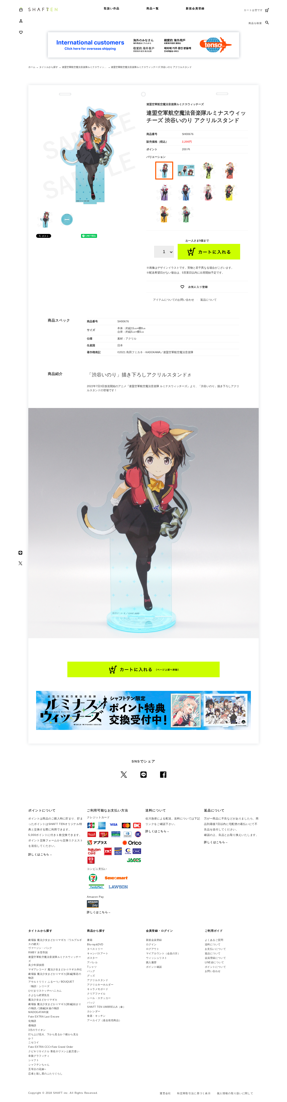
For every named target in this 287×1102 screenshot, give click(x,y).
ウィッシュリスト (156, 957)
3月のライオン (37, 1029)
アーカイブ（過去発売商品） (104, 1020)
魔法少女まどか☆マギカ (42, 999)
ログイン (151, 944)
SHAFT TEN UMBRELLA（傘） (106, 1006)
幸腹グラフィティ (38, 1055)
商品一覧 (152, 8)
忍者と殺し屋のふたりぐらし (45, 1073)
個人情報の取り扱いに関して (235, 1093)
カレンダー (93, 1011)
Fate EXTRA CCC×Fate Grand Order (50, 1046)
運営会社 (165, 1093)
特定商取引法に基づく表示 (194, 1093)
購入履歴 (151, 962)
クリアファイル (96, 993)
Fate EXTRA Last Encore (43, 1016)
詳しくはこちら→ (40, 854)
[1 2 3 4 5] (164, 252)
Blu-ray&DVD (95, 944)
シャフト (33, 1060)
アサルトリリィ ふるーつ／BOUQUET (51, 981)
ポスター (92, 957)
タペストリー (95, 948)
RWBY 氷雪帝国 (38, 952)
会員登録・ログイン (159, 930)
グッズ (91, 975)
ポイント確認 (154, 966)
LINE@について (214, 962)
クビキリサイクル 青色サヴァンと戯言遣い (53, 1051)
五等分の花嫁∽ (37, 1069)
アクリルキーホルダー (100, 984)
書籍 (89, 939)
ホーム (31, 67)
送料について (213, 944)
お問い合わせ (213, 971)
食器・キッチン (96, 1015)
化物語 (32, 1020)
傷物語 (32, 1025)
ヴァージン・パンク (40, 947)
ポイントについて (215, 966)
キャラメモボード (97, 989)
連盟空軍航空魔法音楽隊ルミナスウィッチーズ (85, 67)
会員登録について (215, 957)
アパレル (92, 962)
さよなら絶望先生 (38, 995)
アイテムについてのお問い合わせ (173, 299)
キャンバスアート (97, 953)
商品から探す (96, 930)
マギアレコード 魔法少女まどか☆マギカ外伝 (55, 969)
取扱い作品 (112, 8)
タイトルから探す (48, 67)
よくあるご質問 (214, 939)
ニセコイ (33, 1042)
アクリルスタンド (97, 980)
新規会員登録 (195, 8)
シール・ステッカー (99, 998)
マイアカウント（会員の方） (163, 953)
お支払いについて (215, 948)
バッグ (91, 971)
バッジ (91, 1002)
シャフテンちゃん (38, 1064)
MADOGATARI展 (38, 1012)
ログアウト (152, 948)
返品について (208, 299)
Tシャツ (92, 966)
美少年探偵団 (36, 964)
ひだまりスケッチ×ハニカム (45, 990)
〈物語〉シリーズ (38, 986)
